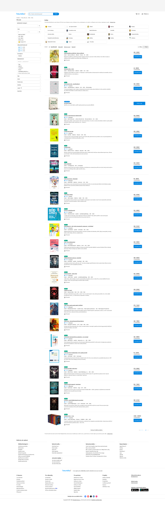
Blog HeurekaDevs (20, 488)
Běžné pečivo (21, 448)
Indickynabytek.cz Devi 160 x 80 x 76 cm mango (95, 453)
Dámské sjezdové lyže (22, 461)
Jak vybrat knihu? (67, 103)
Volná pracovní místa (20, 483)
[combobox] (40, 14)
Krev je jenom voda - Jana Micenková (72, 84)
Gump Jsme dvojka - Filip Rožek (70, 179)
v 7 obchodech (136, 306)
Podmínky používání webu (96, 500)
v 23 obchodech (137, 227)
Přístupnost (18, 492)
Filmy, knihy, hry (24, 17)
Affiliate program (77, 488)
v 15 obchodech (137, 53)
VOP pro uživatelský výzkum (50, 490)
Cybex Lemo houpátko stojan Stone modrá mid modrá (96, 446)
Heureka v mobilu (48, 479)
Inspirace (104, 485)
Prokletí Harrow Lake (68, 131)
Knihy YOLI (54, 449)
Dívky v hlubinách (67, 164)
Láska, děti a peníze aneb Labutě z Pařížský (73, 305)
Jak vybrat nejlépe (56, 458)
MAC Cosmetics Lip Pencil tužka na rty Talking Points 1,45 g (98, 449)
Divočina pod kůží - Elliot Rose (70, 368)
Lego (121, 453)
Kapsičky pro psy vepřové (23, 458)
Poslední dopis (67, 147)
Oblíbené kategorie (23, 444)
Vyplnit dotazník (134, 483)
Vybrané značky (56, 444)
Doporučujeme (123, 444)
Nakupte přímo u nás (49, 483)
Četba (29, 17)
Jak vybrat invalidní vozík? (57, 460)
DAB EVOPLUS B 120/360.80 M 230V (93, 454)
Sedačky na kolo (21, 451)
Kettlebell (20, 449)
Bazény (121, 449)
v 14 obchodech (137, 338)
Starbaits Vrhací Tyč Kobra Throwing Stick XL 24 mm (96, 456)
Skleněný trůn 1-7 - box (69, 416)
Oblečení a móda (123, 458)
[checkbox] (17, 34)
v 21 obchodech (137, 148)
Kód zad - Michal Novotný (69, 210)
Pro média (18, 485)
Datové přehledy (77, 486)
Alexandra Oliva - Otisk (69, 69)
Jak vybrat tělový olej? (56, 463)
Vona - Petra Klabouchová (69, 242)
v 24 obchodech (137, 117)
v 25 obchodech (137, 275)
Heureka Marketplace (78, 483)
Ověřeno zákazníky (106, 477)
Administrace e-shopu (78, 477)
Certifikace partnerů (106, 483)
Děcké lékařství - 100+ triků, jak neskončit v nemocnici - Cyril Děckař (78, 226)
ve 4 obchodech (137, 164)
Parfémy (121, 448)
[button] (27, 25)
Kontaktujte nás (134, 476)
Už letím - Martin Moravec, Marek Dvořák (72, 115)
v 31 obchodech (137, 385)
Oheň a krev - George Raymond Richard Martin (74, 321)
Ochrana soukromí (48, 486)
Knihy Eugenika (55, 451)
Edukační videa (77, 490)
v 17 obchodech (137, 85)
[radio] (17, 47)
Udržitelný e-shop (106, 486)
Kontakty (18, 479)
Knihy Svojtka (54, 448)
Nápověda (76, 492)
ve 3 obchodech (137, 291)
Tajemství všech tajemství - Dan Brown (72, 384)
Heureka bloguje (19, 486)
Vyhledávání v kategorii (22, 23)
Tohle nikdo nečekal (68, 194)
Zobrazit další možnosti (23, 73)
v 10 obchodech (137, 69)
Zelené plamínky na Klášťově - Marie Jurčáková (74, 53)
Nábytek (121, 456)
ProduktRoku (105, 481)
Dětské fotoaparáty (22, 453)
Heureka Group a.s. (76, 500)
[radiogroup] (29, 49)
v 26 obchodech (137, 354)
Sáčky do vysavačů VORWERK (24, 456)
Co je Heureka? (19, 477)
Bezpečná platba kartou (50, 488)
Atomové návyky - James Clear (70, 273)
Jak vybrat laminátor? (56, 462)
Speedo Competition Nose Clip (92, 451)
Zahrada (121, 454)
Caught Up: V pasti (68, 290)
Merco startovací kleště (90, 448)
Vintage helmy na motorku (23, 459)
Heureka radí (47, 481)
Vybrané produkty (90, 444)
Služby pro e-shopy (77, 481)
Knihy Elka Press (55, 446)
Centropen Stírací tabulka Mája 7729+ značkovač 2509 (75, 352)
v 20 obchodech (137, 196)
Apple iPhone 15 (123, 446)
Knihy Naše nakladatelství (57, 453)
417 (146, 430)
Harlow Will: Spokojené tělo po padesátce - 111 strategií (76, 337)
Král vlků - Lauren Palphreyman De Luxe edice (73, 400)
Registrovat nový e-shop (79, 479)
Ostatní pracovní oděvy (22, 446)
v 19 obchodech (137, 259)
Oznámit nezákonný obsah (21, 490)
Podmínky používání (20, 481)
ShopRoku (104, 479)
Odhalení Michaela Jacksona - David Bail (72, 258)
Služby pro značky (77, 485)
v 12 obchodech (137, 132)
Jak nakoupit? (48, 477)
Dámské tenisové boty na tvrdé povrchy (26, 454)
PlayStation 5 (122, 451)
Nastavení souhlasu (49, 485)
